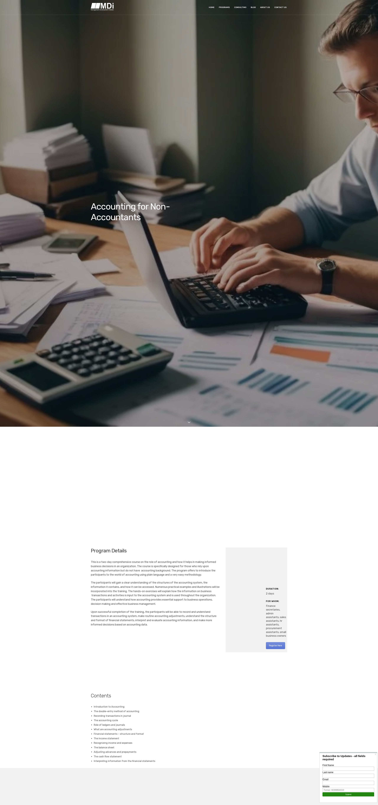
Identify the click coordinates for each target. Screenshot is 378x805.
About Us (265, 7)
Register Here (275, 645)
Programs (224, 7)
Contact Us (280, 7)
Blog (253, 7)
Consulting (240, 7)
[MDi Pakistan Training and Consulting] (102, 7)
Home (211, 7)
